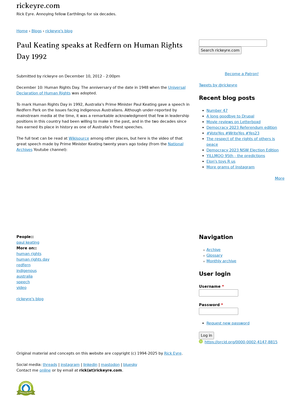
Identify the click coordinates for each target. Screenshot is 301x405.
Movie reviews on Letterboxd (233, 122)
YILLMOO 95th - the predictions (235, 156)
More (280, 178)
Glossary (214, 255)
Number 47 (217, 110)
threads (50, 364)
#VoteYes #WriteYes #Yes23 (232, 133)
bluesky (130, 364)
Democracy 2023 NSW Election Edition (242, 150)
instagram (70, 364)
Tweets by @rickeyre (218, 85)
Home (22, 31)
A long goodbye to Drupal (230, 116)
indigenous (26, 270)
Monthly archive (221, 261)
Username (211, 286)
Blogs (37, 31)
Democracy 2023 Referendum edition (241, 127)
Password (211, 305)
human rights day (32, 259)
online (45, 370)
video (21, 287)
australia (24, 276)
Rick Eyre (173, 353)
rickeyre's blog (58, 31)
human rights (28, 253)
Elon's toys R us (220, 161)
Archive (213, 249)
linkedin (90, 364)
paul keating (27, 242)
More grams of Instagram (230, 167)
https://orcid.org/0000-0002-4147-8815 (241, 342)
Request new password (228, 323)
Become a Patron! (242, 74)
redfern (23, 265)
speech (23, 282)
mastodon (110, 364)
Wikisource (79, 138)
